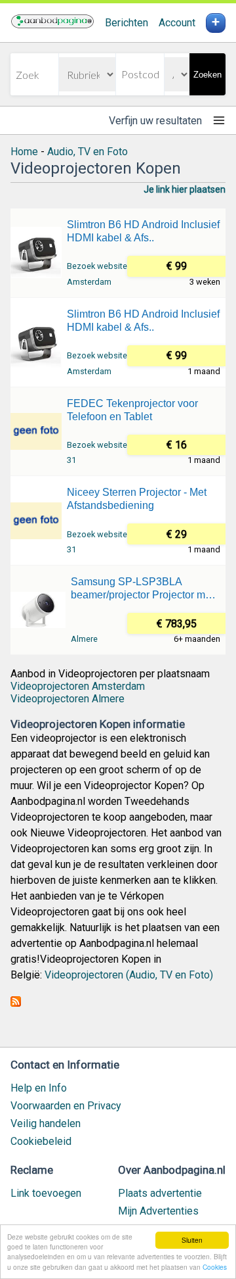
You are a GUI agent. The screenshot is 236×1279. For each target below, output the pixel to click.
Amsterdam (89, 282)
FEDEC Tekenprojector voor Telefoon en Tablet (132, 410)
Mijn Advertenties (158, 1211)
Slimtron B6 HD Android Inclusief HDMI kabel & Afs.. (143, 231)
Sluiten (192, 1240)
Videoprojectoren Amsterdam (77, 686)
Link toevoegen (45, 1193)
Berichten (126, 22)
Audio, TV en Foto (87, 151)
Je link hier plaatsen (185, 189)
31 (71, 460)
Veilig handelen (45, 1123)
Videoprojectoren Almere (67, 698)
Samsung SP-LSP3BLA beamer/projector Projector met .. (142, 589)
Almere (84, 639)
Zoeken (207, 75)
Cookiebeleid (40, 1141)
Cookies (215, 1267)
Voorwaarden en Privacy (65, 1105)
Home (24, 151)
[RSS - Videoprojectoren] (15, 1003)
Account (177, 22)
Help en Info (38, 1088)
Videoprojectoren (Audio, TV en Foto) (129, 975)
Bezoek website (97, 266)
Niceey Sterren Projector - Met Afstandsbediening (136, 499)
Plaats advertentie (160, 1193)
